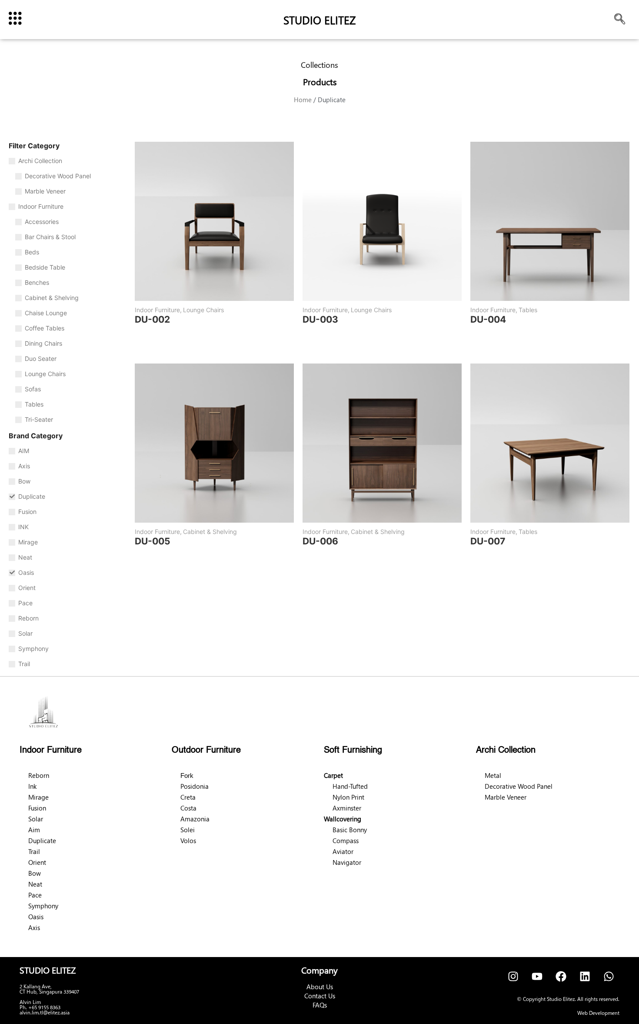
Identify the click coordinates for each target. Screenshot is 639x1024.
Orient (37, 862)
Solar (35, 818)
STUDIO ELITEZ (319, 20)
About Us (319, 986)
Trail (34, 851)
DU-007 (487, 541)
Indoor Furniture (158, 310)
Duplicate (42, 840)
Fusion (37, 808)
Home (303, 99)
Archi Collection (506, 750)
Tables (528, 310)
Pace (35, 895)
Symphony (43, 905)
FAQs (320, 1005)
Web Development (598, 1012)
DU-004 (488, 319)
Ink (32, 786)
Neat (35, 884)
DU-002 (152, 319)
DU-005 (152, 541)
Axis (34, 927)
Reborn (38, 775)
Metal (493, 775)
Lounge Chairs (203, 310)
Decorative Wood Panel (518, 786)
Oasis (35, 916)
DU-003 (320, 319)
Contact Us (319, 995)
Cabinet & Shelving (210, 531)
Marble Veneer (505, 797)
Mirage (38, 797)
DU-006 (320, 541)
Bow (34, 873)
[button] (619, 19)
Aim (34, 829)
